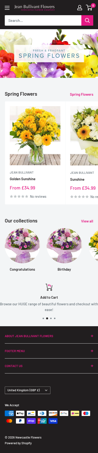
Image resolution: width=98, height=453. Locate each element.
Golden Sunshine (22, 179)
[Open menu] (7, 8)
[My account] (79, 7)
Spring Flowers (81, 94)
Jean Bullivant (22, 172)
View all (87, 221)
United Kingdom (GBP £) (23, 390)
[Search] (87, 20)
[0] (89, 7)
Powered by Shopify (18, 443)
